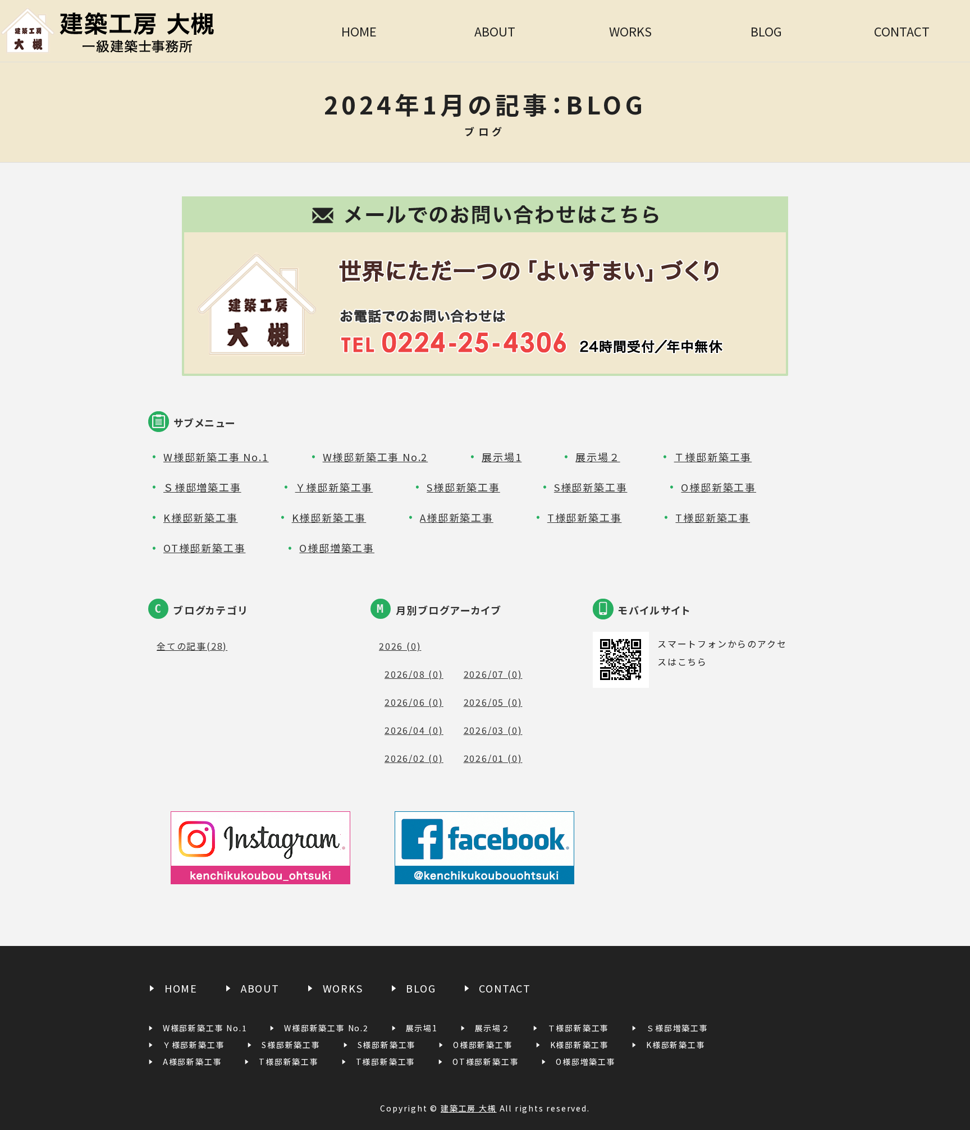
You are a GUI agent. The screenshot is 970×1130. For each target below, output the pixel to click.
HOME (359, 31)
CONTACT (902, 31)
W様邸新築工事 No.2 (375, 456)
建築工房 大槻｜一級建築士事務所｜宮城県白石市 (145, 31)
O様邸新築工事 (718, 487)
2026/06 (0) (414, 702)
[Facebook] (484, 874)
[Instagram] (260, 874)
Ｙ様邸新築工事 (334, 487)
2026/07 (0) (493, 674)
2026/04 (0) (414, 730)
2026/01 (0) (493, 758)
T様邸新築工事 (584, 517)
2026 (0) (400, 646)
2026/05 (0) (493, 702)
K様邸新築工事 (200, 517)
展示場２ (597, 456)
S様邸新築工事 (463, 487)
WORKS (630, 31)
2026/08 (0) (414, 674)
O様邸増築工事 (336, 547)
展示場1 (501, 456)
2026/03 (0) (493, 730)
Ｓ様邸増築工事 (202, 487)
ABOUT (494, 31)
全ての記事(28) (192, 646)
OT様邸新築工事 (204, 547)
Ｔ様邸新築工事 (713, 456)
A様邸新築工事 (456, 517)
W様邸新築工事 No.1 (216, 456)
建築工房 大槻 (469, 1108)
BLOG (766, 31)
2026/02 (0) (414, 758)
